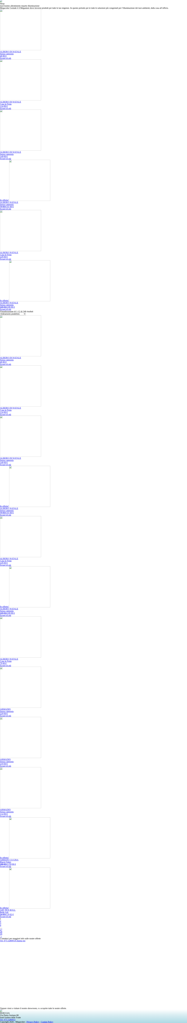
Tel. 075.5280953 (7, 941)
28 (1, 932)
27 (1, 930)
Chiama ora (20, 941)
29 (1, 934)
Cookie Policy (47, 1022)
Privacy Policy (33, 1022)
